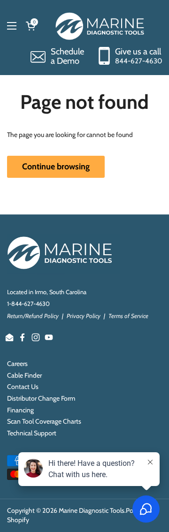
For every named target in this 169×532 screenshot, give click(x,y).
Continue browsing (56, 166)
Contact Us (22, 386)
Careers (17, 363)
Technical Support (31, 433)
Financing (20, 410)
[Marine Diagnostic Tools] (101, 26)
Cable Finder (24, 375)
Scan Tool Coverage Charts (44, 421)
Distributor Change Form (41, 398)
